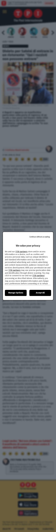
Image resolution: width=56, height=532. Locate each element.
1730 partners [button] (21, 251)
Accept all (40, 293)
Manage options (15, 293)
